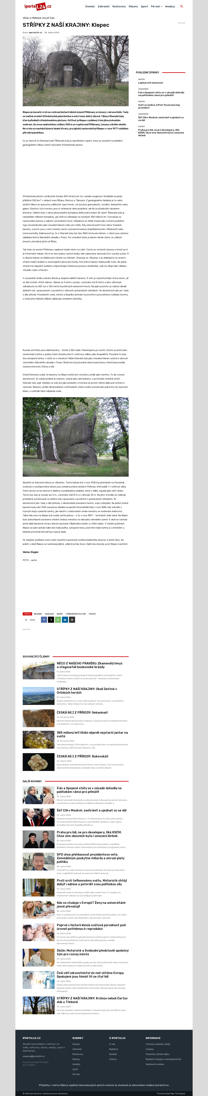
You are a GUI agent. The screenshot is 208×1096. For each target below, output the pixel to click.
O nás (112, 1044)
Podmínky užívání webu (157, 1054)
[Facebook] (44, 620)
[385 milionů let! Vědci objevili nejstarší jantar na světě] (39, 740)
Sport (75, 1069)
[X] (51, 620)
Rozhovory (77, 1054)
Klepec (60, 614)
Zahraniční (143, 89)
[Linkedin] (65, 620)
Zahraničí (77, 1049)
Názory (141, 79)
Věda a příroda (32, 18)
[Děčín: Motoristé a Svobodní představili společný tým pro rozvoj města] (39, 957)
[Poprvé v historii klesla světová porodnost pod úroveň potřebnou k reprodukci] (39, 932)
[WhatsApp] (58, 620)
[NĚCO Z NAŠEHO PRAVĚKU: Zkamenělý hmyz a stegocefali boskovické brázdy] (39, 670)
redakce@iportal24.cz (34, 1056)
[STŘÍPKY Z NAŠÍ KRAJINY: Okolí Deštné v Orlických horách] (39, 696)
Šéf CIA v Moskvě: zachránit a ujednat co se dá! (92, 810)
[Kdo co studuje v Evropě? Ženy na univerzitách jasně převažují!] (39, 910)
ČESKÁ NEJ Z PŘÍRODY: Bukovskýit (82, 756)
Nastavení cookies (155, 1064)
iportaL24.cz (35, 32)
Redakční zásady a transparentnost (163, 1059)
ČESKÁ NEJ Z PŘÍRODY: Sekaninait (82, 712)
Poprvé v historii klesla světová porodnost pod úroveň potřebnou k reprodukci (91, 927)
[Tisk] (72, 620)
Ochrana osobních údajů (158, 1044)
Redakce (113, 1049)
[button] (181, 6)
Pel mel (76, 1074)
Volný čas (48, 18)
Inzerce (113, 1059)
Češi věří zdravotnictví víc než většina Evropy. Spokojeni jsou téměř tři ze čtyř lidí (90, 974)
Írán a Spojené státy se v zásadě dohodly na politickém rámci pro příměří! (89, 790)
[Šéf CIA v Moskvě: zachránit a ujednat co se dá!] (39, 817)
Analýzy (76, 1064)
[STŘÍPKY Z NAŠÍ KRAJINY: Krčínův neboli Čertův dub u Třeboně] (39, 1005)
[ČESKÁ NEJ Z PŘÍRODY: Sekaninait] (39, 718)
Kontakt (113, 1054)
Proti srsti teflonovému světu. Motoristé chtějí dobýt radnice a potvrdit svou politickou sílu (92, 882)
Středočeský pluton (76, 614)
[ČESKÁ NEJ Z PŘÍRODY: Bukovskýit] (39, 762)
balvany (38, 614)
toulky (92, 614)
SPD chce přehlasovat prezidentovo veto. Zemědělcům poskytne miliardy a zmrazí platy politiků (91, 858)
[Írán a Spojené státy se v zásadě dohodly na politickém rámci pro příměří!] (39, 795)
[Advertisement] (75, 172)
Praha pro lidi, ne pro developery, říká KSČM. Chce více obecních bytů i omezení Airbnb (89, 834)
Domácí (141, 126)
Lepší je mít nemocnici (150, 82)
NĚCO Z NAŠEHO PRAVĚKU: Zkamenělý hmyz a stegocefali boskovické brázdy (89, 665)
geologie (49, 614)
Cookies (150, 1049)
